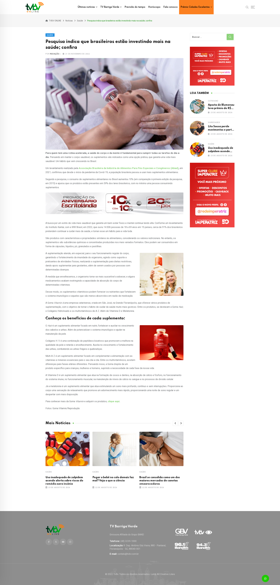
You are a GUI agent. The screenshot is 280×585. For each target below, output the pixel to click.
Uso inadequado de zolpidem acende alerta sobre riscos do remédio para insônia (64, 480)
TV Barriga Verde (109, 7)
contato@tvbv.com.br (128, 554)
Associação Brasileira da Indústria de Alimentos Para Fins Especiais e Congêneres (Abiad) (128, 168)
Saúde (49, 472)
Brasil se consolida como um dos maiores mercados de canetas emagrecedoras (159, 480)
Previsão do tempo (135, 7)
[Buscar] (247, 7)
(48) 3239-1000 (128, 541)
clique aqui (113, 401)
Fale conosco (170, 7)
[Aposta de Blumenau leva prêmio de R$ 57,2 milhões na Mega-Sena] (197, 106)
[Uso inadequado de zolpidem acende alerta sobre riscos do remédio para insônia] (197, 149)
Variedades (214, 122)
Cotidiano (213, 101)
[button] (175, 423)
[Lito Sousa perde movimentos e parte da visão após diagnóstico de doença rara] (197, 128)
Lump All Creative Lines (163, 574)
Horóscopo (154, 7)
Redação (54, 54)
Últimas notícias (86, 7)
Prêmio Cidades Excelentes (195, 7)
